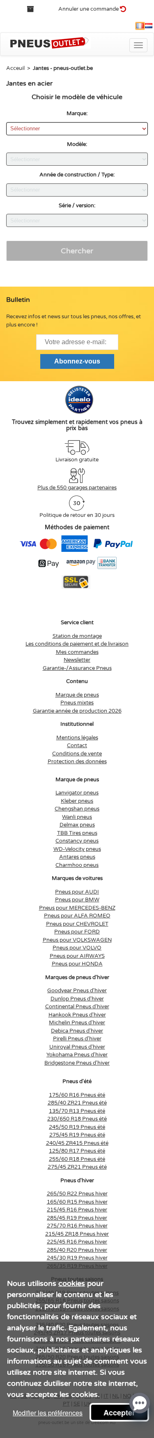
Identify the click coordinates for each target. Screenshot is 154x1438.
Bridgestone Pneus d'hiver (77, 1063)
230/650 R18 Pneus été (77, 1119)
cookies (71, 1283)
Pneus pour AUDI (77, 892)
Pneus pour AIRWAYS (77, 956)
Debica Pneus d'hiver (77, 1031)
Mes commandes (77, 652)
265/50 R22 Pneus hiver (77, 1193)
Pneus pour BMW (77, 899)
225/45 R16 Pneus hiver (77, 1242)
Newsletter (77, 660)
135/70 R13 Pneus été (77, 1111)
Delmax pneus (77, 825)
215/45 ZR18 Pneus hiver (77, 1234)
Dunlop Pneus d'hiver (77, 999)
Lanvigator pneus (77, 793)
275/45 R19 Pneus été (77, 1135)
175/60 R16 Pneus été (77, 1095)
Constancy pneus (77, 841)
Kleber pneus (77, 801)
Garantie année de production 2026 (77, 711)
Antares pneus (77, 857)
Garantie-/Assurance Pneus (77, 668)
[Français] (140, 26)
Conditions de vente (77, 753)
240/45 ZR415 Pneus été (77, 1143)
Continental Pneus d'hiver (77, 1006)
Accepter (119, 1412)
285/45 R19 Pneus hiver (77, 1218)
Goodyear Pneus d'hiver (77, 990)
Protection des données (77, 761)
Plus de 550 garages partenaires (77, 487)
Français (140, 26)
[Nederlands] (148, 26)
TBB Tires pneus (77, 833)
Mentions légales (77, 737)
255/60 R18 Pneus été (77, 1159)
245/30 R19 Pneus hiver (77, 1258)
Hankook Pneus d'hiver (77, 1015)
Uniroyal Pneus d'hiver (77, 1047)
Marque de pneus (77, 695)
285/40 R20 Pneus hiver (77, 1250)
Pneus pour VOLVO (77, 948)
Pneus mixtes (77, 702)
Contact (77, 745)
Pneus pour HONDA (77, 964)
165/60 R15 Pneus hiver (77, 1202)
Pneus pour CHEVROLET (77, 924)
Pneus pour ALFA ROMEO (77, 915)
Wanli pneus (77, 817)
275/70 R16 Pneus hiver (77, 1226)
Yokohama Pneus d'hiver (77, 1054)
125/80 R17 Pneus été (77, 1151)
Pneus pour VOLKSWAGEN (77, 940)
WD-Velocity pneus (77, 849)
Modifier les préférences (48, 1412)
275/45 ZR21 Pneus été (77, 1167)
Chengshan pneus (77, 809)
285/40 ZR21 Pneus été (77, 1103)
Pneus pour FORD (77, 932)
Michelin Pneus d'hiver (77, 1022)
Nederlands (148, 26)
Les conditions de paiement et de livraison (77, 644)
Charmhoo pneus (77, 865)
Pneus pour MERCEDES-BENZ (77, 908)
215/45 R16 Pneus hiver (77, 1209)
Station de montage (77, 636)
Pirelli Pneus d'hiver (77, 1038)
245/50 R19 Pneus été (77, 1127)
